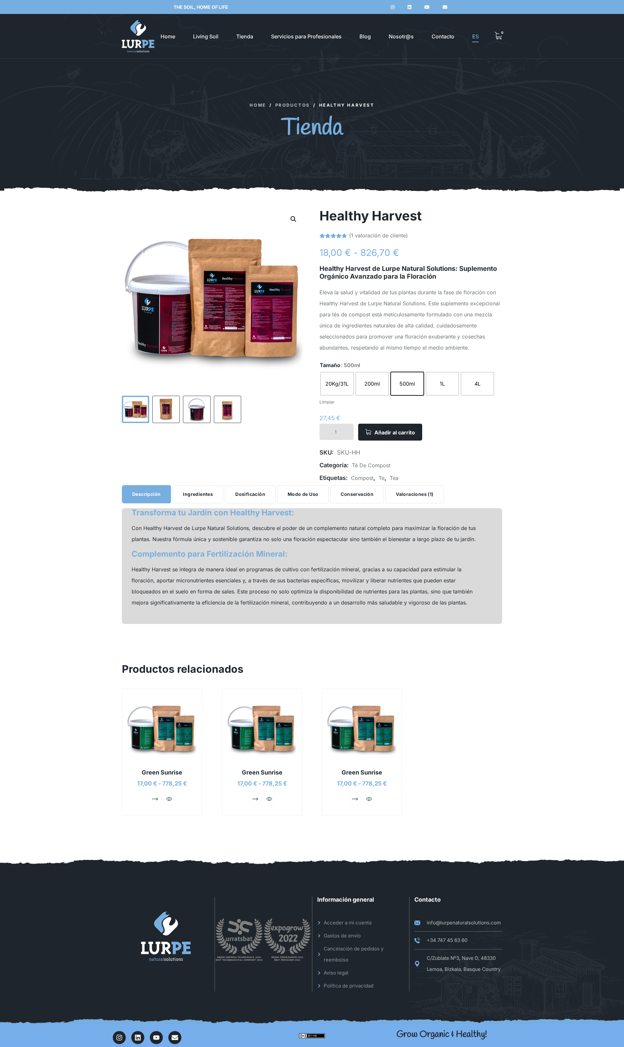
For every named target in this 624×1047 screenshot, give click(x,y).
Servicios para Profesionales (306, 36)
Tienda (244, 36)
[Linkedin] (137, 1037)
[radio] (337, 383)
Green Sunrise (162, 772)
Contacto (443, 36)
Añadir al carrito (394, 432)
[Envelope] (174, 1037)
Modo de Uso (303, 494)
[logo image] (138, 36)
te (381, 478)
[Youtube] (156, 1037)
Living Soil (205, 36)
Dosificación (250, 494)
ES (475, 36)
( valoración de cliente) (378, 235)
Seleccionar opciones (155, 798)
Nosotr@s (401, 36)
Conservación (357, 494)
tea (394, 478)
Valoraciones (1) (414, 494)
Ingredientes (198, 494)
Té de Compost (371, 465)
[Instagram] (119, 1037)
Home (168, 36)
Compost (362, 478)
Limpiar (326, 401)
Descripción (146, 494)
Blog (365, 36)
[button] (293, 219)
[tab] (146, 494)
